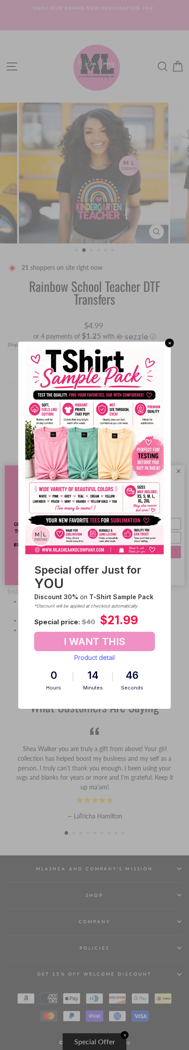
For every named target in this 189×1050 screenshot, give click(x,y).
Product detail (94, 657)
